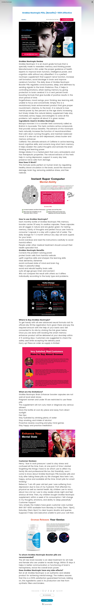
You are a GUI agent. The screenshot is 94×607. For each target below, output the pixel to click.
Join (47, 600)
